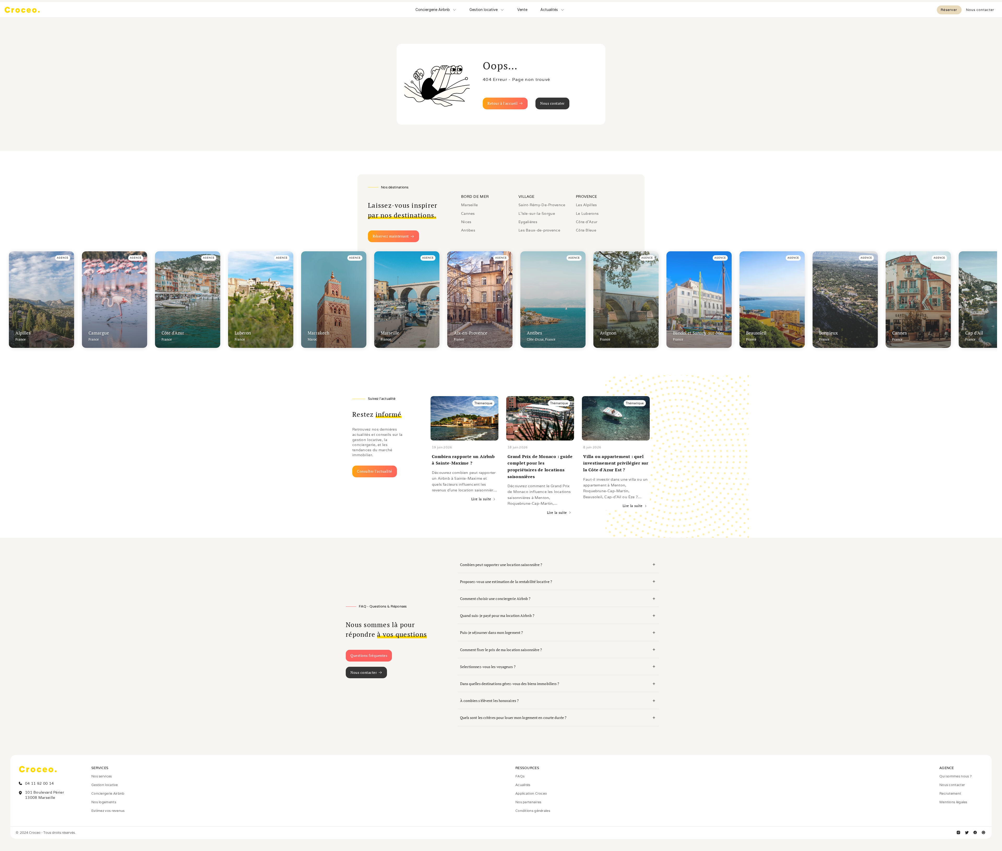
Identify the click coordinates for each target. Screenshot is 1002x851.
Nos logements (103, 802)
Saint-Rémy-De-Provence (541, 205)
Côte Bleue (586, 230)
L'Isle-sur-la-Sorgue (536, 213)
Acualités (522, 785)
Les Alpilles (586, 205)
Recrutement (950, 793)
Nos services (101, 776)
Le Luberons (587, 213)
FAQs (519, 776)
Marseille (469, 205)
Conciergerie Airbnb (107, 793)
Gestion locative (104, 785)
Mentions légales (953, 802)
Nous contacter (952, 785)
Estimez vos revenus (108, 810)
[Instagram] (958, 832)
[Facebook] (975, 832)
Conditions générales (532, 810)
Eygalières (527, 221)
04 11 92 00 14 (39, 783)
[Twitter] (967, 832)
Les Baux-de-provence (539, 230)
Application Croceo (531, 793)
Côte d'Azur (586, 221)
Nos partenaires (528, 802)
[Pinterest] (983, 832)
